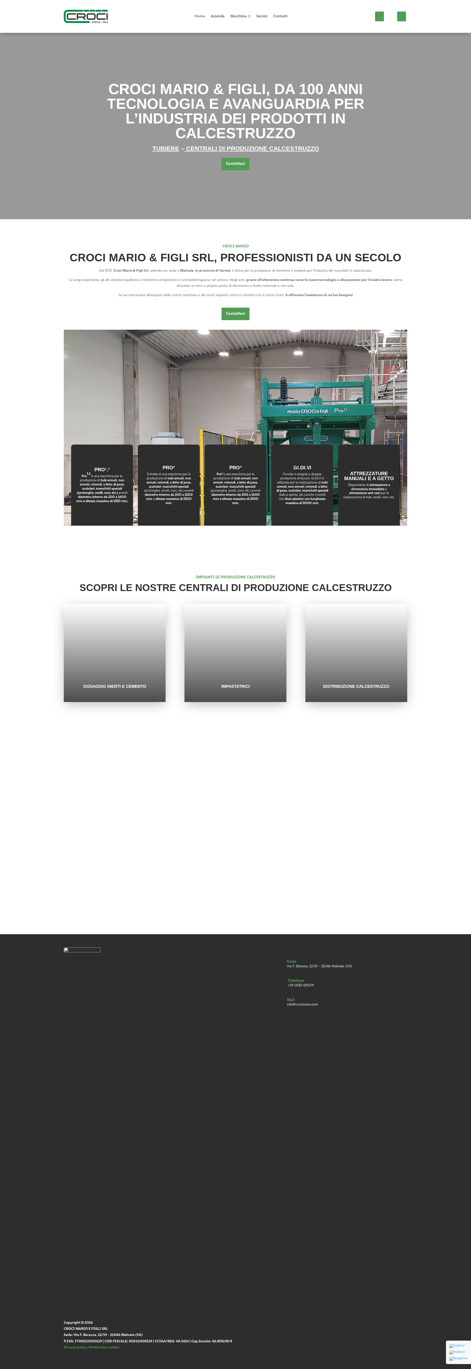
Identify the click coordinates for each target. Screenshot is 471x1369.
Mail (290, 1000)
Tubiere (165, 148)
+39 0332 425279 (301, 985)
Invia (326, 894)
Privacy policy (75, 1347)
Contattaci (235, 164)
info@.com (90, 826)
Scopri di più (102, 511)
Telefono (296, 981)
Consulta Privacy (257, 871)
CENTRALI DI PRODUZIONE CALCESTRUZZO (251, 148)
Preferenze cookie (104, 1347)
